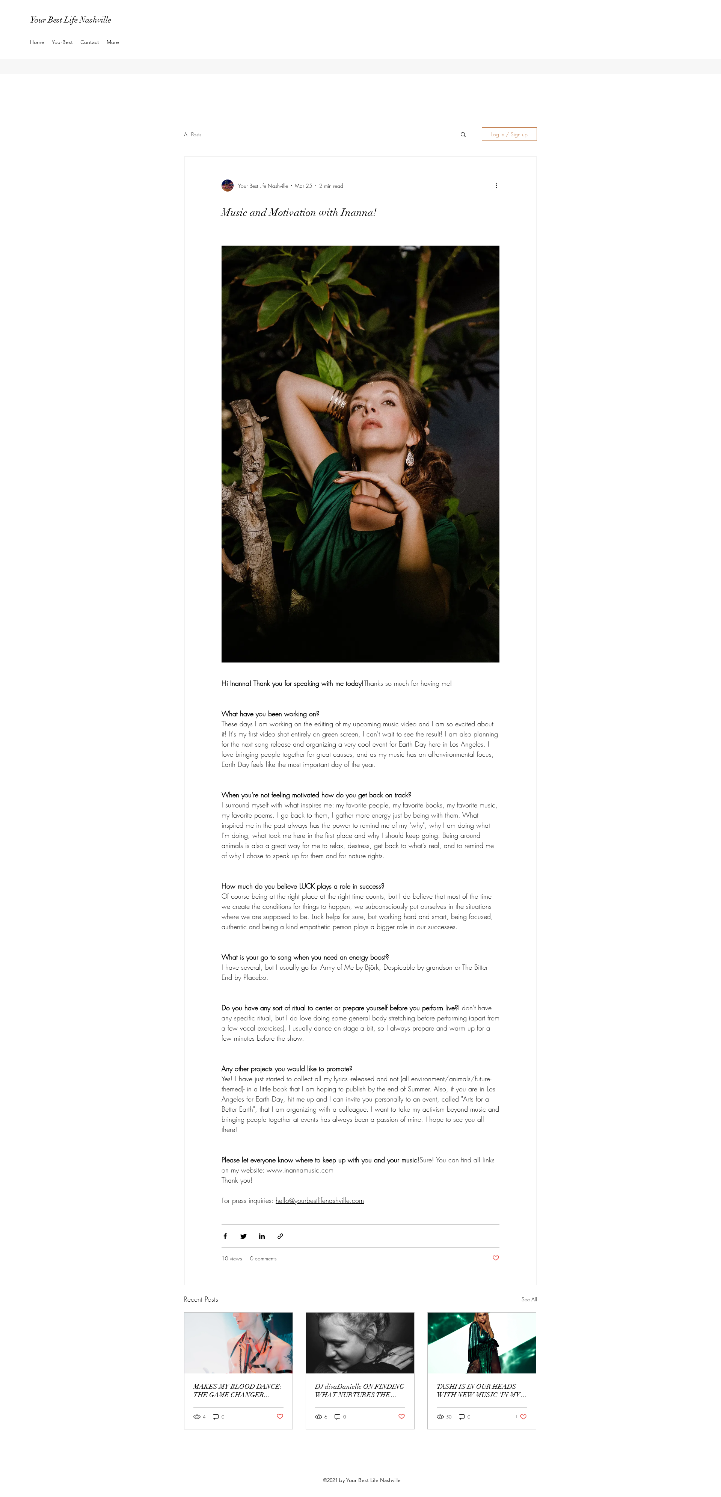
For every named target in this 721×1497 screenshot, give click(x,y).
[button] (463, 135)
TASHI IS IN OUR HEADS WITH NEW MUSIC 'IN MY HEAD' (478, 1390)
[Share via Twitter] (243, 1236)
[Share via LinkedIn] (261, 1236)
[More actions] (498, 185)
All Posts (192, 134)
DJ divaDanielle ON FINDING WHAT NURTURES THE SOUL (359, 1390)
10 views (232, 1258)
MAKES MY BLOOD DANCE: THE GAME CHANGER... (237, 1390)
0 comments (263, 1258)
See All (529, 1299)
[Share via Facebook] (225, 1236)
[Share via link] (280, 1236)
